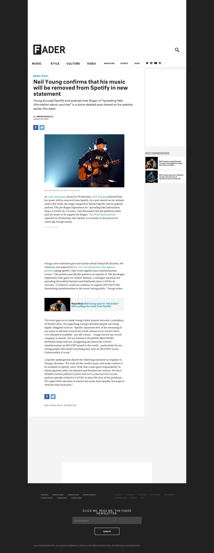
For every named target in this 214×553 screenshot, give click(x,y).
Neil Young (98, 196)
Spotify (133, 497)
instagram (160, 63)
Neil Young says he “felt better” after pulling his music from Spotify (95, 304)
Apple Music (169, 494)
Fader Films (76, 497)
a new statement (57, 196)
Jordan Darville (44, 116)
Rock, (60, 405)
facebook (151, 63)
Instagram (155, 494)
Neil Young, (50, 405)
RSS (142, 497)
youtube (155, 63)
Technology (70, 405)
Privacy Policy (89, 494)
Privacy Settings (89, 546)
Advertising (58, 494)
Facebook (130, 494)
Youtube (142, 494)
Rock (45, 75)
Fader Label (62, 497)
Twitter (147, 63)
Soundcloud (120, 497)
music (36, 75)
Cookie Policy (47, 497)
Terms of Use (73, 494)
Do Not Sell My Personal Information (119, 546)
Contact (45, 494)
